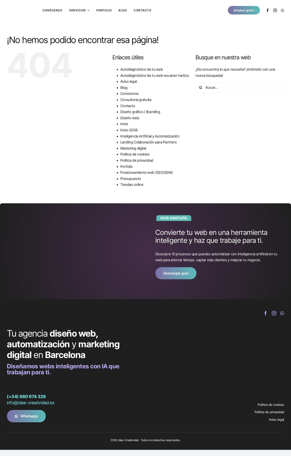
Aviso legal (128, 81)
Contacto (127, 106)
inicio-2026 (129, 130)
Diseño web (129, 118)
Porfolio (126, 166)
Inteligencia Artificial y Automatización (150, 136)
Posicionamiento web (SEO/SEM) (146, 172)
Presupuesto (130, 179)
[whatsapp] (282, 10)
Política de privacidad (136, 160)
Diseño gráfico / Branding (140, 112)
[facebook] (267, 10)
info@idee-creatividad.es (30, 402)
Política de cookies (134, 154)
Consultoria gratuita (135, 100)
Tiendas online (131, 184)
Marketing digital (133, 148)
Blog (123, 87)
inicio (124, 124)
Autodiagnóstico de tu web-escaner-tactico (154, 75)
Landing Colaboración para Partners (148, 142)
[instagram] (275, 10)
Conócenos (129, 93)
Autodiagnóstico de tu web (141, 69)
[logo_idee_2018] (20, 6)
